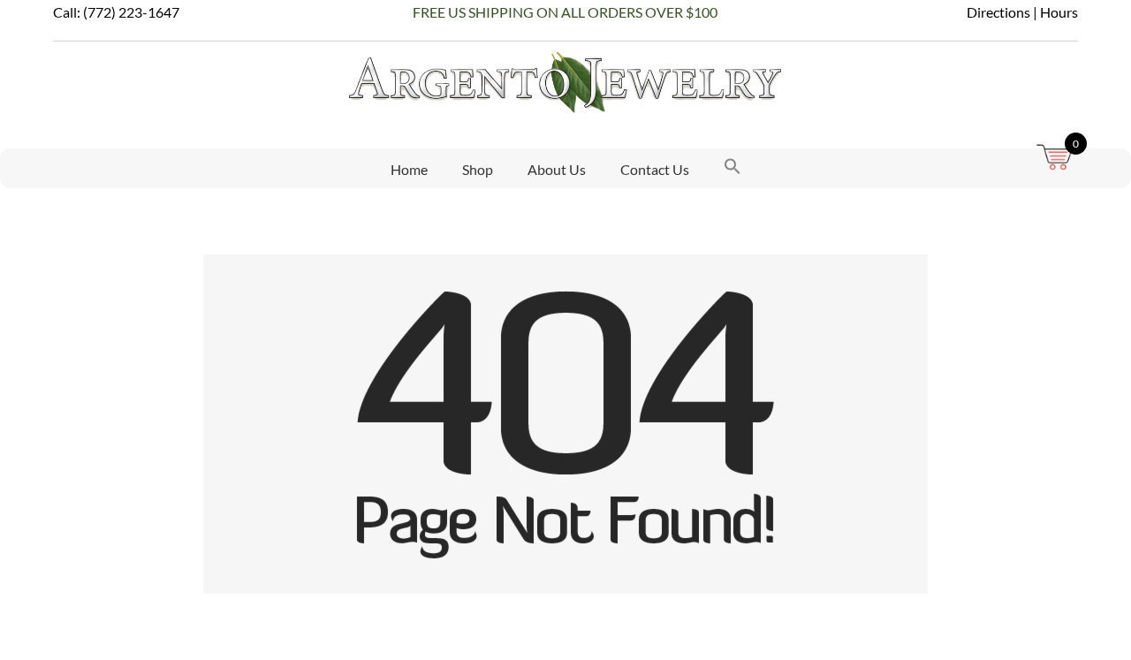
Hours (1059, 12)
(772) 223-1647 (131, 12)
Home (409, 169)
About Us (557, 169)
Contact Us (654, 169)
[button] (732, 168)
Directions (998, 12)
